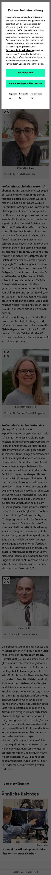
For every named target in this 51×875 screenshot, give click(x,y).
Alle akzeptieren (25, 73)
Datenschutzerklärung (20, 50)
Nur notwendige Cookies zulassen (25, 84)
